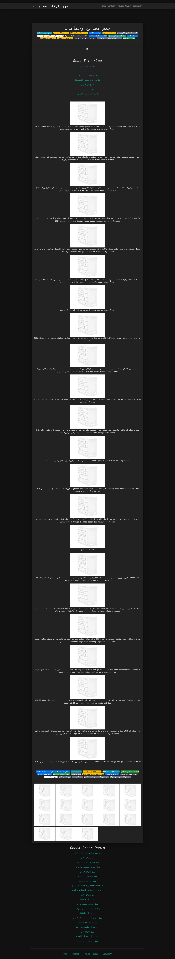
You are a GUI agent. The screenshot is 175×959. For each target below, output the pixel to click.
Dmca (104, 6)
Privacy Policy (124, 6)
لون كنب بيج (76, 771)
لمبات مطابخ (76, 774)
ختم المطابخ (132, 36)
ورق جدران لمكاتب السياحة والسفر (87, 890)
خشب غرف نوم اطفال (64, 38)
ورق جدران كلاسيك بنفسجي (87, 862)
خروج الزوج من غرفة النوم (84, 38)
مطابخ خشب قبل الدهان (87, 75)
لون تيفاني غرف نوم (61, 774)
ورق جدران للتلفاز (87, 913)
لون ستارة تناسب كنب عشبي (93, 774)
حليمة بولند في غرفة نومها (76, 36)
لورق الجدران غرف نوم (92, 771)
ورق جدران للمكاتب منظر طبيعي (87, 917)
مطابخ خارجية (87, 89)
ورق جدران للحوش (87, 857)
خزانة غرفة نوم (109, 33)
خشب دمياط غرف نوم (60, 33)
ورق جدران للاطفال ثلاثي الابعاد (87, 853)
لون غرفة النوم (51, 777)
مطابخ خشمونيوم (87, 66)
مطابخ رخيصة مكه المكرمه (87, 94)
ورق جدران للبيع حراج (87, 904)
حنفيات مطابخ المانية (98, 36)
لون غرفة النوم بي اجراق (120, 777)
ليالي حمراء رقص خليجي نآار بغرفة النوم (53, 771)
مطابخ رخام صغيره (87, 70)
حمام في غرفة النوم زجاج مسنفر (50, 36)
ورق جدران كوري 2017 (87, 922)
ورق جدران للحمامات (87, 876)
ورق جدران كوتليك (87, 881)
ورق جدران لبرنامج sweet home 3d (87, 885)
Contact (111, 6)
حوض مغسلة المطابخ (47, 38)
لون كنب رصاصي (65, 777)
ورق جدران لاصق (87, 931)
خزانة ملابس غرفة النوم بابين (109, 38)
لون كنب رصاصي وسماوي (130, 771)
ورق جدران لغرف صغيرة (87, 941)
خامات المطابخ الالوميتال (127, 33)
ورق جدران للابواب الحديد (87, 936)
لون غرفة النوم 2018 (111, 771)
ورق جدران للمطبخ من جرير (87, 867)
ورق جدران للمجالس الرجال (87, 908)
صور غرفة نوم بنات (50, 5)
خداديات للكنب (95, 33)
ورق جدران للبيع (87, 894)
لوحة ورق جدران (112, 774)
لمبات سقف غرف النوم (128, 774)
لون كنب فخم (77, 777)
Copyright (137, 6)
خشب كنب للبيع (129, 38)
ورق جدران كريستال (87, 899)
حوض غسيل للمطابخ (44, 33)
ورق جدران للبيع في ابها (87, 927)
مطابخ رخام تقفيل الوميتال (87, 80)
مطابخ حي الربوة (87, 84)
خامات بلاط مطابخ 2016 (78, 33)
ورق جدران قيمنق (87, 871)
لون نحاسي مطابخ (44, 774)
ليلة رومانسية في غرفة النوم (96, 777)
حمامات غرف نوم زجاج (117, 36)
